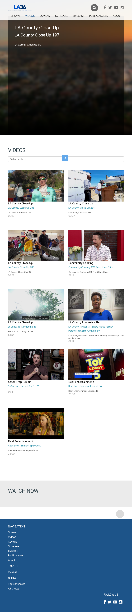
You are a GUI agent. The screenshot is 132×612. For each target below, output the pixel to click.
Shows (15, 15)
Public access (98, 15)
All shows (13, 588)
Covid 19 (45, 15)
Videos (30, 15)
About (117, 15)
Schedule (61, 15)
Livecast (79, 15)
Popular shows (16, 583)
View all (12, 572)
